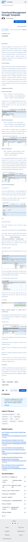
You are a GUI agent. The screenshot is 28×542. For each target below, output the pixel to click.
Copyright (7, 531)
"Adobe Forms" (5, 416)
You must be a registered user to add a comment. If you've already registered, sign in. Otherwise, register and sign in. (13, 401)
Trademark (7, 535)
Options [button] (14, 24)
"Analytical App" (17, 416)
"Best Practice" (5, 419)
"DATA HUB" (20, 421)
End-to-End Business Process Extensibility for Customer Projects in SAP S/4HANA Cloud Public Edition (13, 449)
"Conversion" (4, 421)
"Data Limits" (4, 423)
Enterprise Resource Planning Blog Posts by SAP (14, 435)
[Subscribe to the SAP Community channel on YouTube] (15, 523)
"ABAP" (18, 414)
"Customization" (13, 421)
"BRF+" (11, 419)
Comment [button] (22, 390)
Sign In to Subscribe (20, 21)
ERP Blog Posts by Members (8, 5)
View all (3, 515)
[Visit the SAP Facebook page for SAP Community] (10, 523)
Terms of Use (21, 527)
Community (9, 2)
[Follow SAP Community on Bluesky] (12, 523)
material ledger (10, 381)
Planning (16, 381)
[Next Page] (15, 425)
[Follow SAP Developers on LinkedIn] (17, 523)
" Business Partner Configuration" (8, 414)
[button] (3, 30)
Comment (6, 405)
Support (21, 535)
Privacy (7, 527)
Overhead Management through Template (14, 13)
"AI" (10, 416)
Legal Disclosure (21, 531)
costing (3, 381)
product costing (5, 384)
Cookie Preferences (7, 538)
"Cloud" (16, 419)
